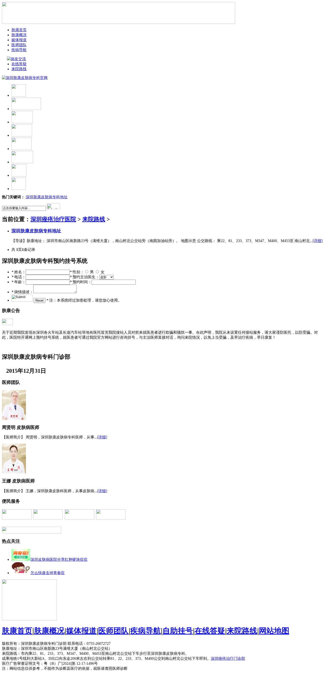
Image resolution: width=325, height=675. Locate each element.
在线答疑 (19, 64)
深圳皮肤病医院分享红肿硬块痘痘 (59, 559)
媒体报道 (19, 40)
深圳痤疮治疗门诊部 (228, 658)
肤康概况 (19, 35)
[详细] (318, 241)
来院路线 (19, 69)
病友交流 (18, 59)
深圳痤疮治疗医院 (53, 219)
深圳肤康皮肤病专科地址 (47, 197)
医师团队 (19, 45)
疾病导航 (19, 50)
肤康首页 (19, 30)
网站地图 (274, 630)
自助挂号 (177, 630)
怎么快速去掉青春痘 (47, 573)
